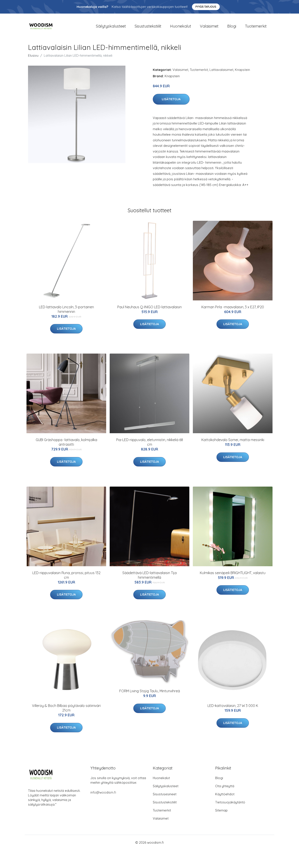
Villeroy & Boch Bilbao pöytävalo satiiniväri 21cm (66, 707)
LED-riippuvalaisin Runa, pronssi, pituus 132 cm (66, 575)
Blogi (231, 26)
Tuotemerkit (256, 26)
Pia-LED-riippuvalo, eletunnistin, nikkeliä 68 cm (149, 442)
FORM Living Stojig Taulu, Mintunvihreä (149, 691)
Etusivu (33, 55)
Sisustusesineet (164, 794)
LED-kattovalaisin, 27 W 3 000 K (233, 705)
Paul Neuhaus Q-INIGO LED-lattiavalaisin (149, 307)
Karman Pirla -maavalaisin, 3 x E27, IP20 (232, 307)
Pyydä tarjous (205, 6)
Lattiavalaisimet (221, 70)
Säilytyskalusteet (111, 26)
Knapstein (242, 70)
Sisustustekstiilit (148, 26)
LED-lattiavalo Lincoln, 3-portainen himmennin (66, 309)
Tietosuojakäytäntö (230, 802)
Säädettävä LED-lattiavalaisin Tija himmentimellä (149, 575)
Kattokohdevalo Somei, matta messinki (232, 440)
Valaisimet (209, 26)
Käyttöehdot (224, 794)
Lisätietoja (171, 99)
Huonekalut (180, 26)
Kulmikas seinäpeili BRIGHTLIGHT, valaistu (233, 573)
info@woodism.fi (103, 792)
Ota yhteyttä (224, 786)
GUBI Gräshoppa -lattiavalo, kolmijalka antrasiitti (66, 442)
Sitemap (221, 810)
